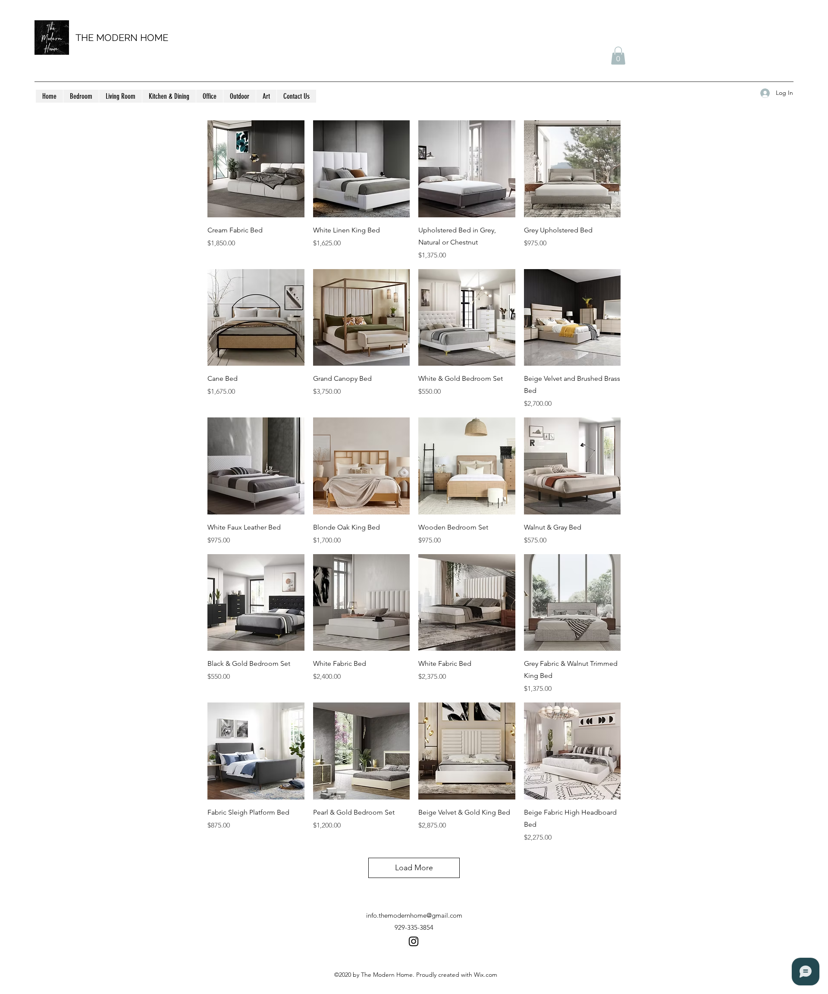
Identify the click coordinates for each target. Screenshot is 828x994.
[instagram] (413, 941)
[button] (618, 56)
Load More (414, 867)
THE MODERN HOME (121, 37)
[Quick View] (255, 168)
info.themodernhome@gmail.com (414, 915)
